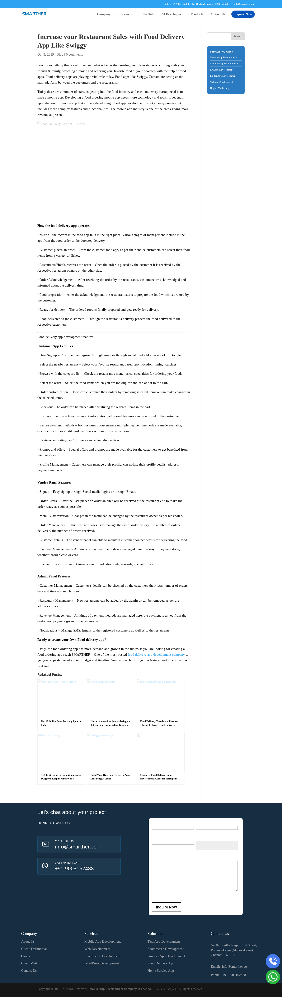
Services (127, 14)
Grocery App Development (166, 956)
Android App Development (224, 63)
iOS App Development (221, 69)
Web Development (97, 949)
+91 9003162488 (181, 4)
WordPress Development (101, 963)
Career (25, 956)
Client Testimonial (34, 949)
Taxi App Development (164, 941)
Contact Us (217, 14)
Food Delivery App (161, 963)
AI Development (173, 14)
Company (104, 14)
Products (197, 14)
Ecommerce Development (102, 956)
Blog (60, 54)
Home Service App (161, 970)
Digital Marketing (219, 88)
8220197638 (221, 4)
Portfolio (149, 14)
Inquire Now (243, 14)
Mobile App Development (223, 57)
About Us (28, 941)
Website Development (221, 81)
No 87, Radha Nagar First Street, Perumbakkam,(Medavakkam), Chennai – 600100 (234, 950)
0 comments (74, 54)
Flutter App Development (223, 75)
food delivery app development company (156, 654)
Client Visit (29, 963)
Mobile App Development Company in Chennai (121, 989)
